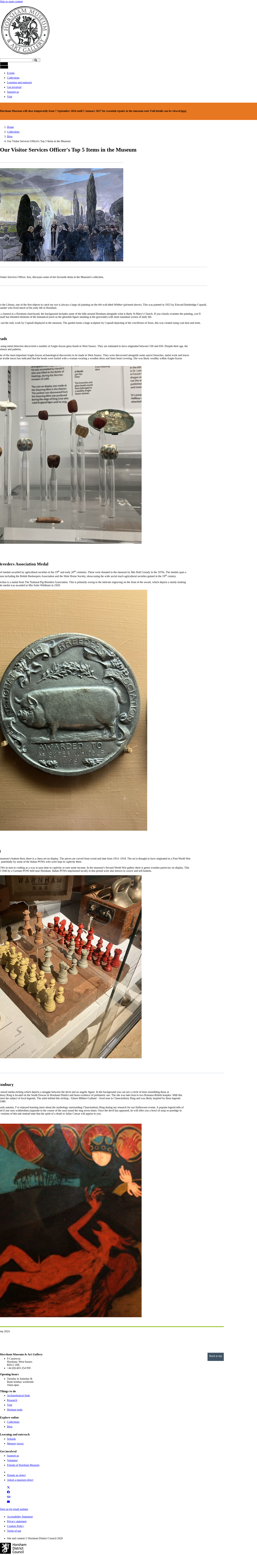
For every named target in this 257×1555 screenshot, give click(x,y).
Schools (11, 1438)
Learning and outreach (19, 82)
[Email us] (10, 1502)
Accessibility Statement (20, 1516)
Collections (13, 77)
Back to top (215, 1355)
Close (4, 67)
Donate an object (16, 1475)
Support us (13, 91)
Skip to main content (11, 1)
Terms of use (14, 1530)
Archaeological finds (18, 1395)
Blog (9, 136)
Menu (4, 63)
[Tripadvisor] (10, 1497)
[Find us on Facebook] (9, 1493)
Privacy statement (16, 1521)
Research (12, 1400)
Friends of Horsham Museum (23, 1465)
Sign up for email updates (14, 1509)
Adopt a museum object (20, 1479)
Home (10, 127)
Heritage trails (14, 1409)
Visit (9, 96)
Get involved (14, 87)
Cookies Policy (15, 1526)
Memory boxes (15, 1443)
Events (11, 73)
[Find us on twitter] (9, 1488)
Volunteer (12, 1460)
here (183, 110)
